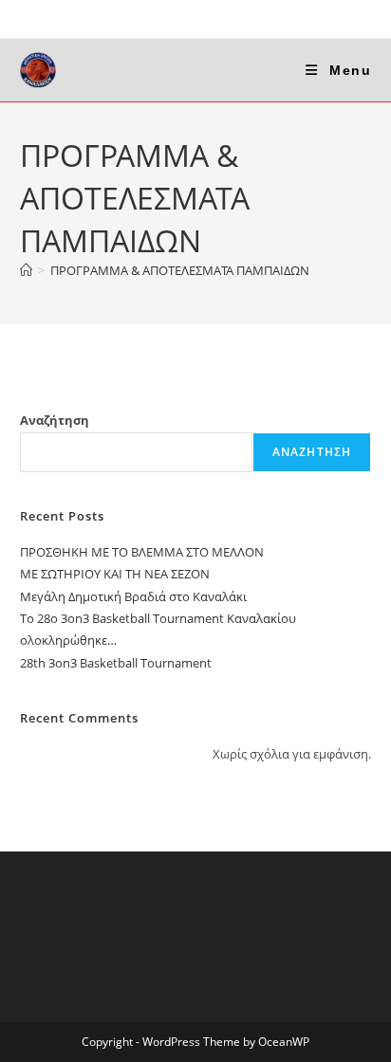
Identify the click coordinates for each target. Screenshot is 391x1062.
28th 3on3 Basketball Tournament (116, 662)
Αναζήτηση (54, 420)
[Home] (26, 270)
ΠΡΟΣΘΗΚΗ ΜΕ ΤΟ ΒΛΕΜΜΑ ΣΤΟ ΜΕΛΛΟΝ (142, 551)
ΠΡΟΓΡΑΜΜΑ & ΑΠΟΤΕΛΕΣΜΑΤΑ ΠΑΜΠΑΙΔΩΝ (179, 270)
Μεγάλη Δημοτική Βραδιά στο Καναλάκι (133, 596)
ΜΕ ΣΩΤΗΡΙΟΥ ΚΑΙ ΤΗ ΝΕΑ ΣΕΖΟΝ (115, 573)
